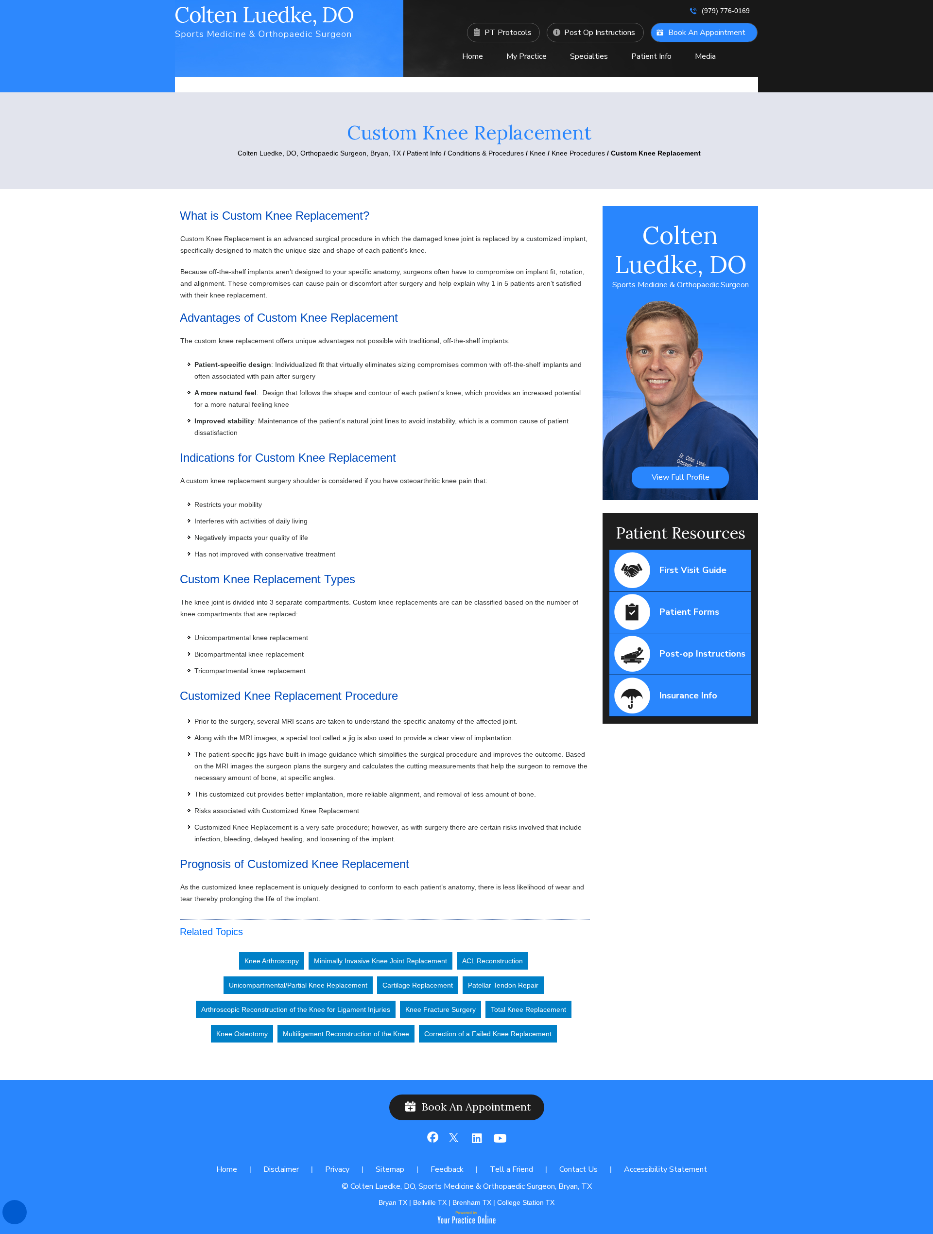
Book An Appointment (706, 32)
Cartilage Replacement (417, 985)
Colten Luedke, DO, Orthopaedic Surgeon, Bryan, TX (319, 153)
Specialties (589, 56)
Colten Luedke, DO (680, 255)
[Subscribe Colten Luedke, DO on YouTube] (497, 1142)
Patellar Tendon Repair (503, 985)
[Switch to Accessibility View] (14, 1212)
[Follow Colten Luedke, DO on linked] (475, 1142)
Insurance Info (688, 695)
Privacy (337, 1169)
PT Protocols (508, 32)
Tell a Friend (511, 1169)
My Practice (526, 56)
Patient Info (651, 56)
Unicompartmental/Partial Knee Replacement (298, 985)
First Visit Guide (692, 570)
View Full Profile (680, 477)
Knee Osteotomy (242, 1034)
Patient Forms (689, 612)
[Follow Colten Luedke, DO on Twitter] (454, 1142)
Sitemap (390, 1169)
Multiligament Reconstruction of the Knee (346, 1034)
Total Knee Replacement (528, 1009)
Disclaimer (281, 1169)
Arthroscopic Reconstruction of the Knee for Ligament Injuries (295, 1009)
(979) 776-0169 (726, 11)
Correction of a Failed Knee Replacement (488, 1034)
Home (472, 56)
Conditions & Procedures (486, 153)
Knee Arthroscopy (271, 961)
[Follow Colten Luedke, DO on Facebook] (432, 1142)
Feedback (447, 1169)
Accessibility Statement (665, 1169)
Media (705, 56)
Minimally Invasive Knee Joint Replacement (380, 961)
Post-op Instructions (702, 654)
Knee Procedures (579, 153)
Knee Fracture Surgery (440, 1009)
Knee (538, 153)
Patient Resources (680, 533)
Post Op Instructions (599, 32)
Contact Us (589, 80)
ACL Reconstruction (492, 961)
